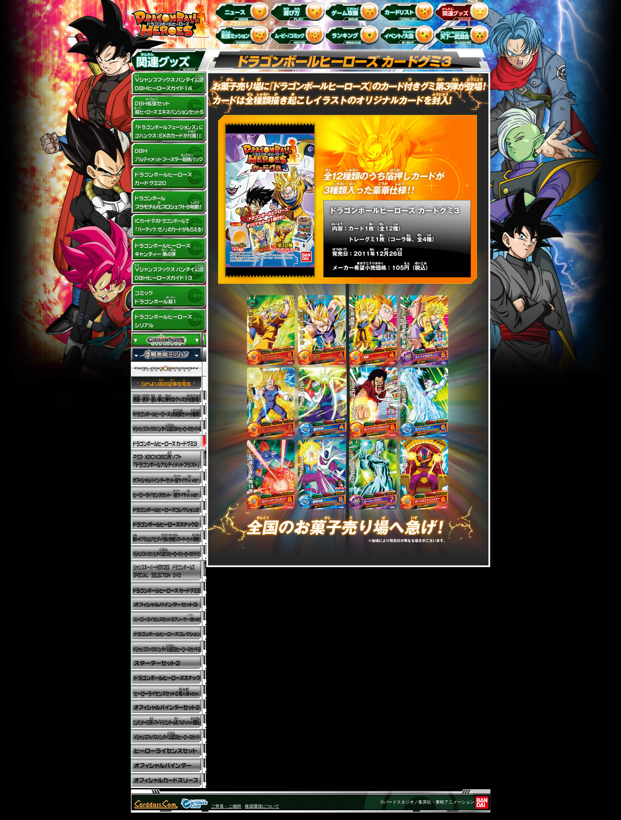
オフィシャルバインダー (168, 766)
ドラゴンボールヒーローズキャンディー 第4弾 (168, 249)
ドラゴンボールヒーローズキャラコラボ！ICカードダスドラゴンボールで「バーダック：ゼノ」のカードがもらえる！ (168, 225)
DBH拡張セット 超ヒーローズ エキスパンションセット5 (168, 107)
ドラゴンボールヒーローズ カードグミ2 (168, 589)
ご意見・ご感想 (226, 806)
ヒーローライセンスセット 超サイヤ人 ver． (168, 494)
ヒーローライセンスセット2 (168, 692)
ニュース (243, 11)
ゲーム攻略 (353, 11)
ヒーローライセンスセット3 (168, 619)
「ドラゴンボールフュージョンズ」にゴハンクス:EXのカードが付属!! (168, 131)
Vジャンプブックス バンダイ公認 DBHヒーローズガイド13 (168, 273)
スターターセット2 (168, 663)
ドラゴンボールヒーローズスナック (168, 523)
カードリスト (408, 11)
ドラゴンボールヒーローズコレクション (168, 633)
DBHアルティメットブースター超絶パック (168, 154)
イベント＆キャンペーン (408, 35)
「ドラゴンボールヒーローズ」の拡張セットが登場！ (168, 413)
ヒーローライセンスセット (168, 751)
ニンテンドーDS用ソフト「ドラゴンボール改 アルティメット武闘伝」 (168, 722)
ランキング (353, 35)
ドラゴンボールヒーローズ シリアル (168, 320)
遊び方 (298, 11)
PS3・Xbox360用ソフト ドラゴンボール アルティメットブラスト (168, 461)
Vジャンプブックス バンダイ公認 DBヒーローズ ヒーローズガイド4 (168, 428)
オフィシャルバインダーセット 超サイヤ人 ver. (168, 479)
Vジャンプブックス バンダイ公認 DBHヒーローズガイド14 (168, 83)
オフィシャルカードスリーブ (168, 781)
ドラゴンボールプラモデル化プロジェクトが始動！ (168, 202)
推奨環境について (262, 806)
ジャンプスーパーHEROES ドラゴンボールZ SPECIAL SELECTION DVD (168, 571)
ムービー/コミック (298, 35)
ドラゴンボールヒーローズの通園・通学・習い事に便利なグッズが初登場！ (168, 398)
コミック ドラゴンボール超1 (168, 297)
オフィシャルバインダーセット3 (168, 604)
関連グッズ (463, 11)
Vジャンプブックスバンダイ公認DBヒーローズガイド (168, 736)
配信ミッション (243, 35)
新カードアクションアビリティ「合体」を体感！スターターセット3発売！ (168, 538)
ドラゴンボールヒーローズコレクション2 (168, 508)
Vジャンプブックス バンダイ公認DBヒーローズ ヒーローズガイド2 (168, 648)
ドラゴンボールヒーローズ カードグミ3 (168, 442)
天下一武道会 (463, 35)
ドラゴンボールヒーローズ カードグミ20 (168, 178)
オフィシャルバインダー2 (168, 707)
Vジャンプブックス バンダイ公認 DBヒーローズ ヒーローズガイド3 (168, 553)
